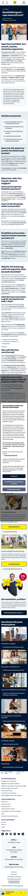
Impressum (17, 461)
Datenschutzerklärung (10, 455)
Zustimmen (14, 476)
